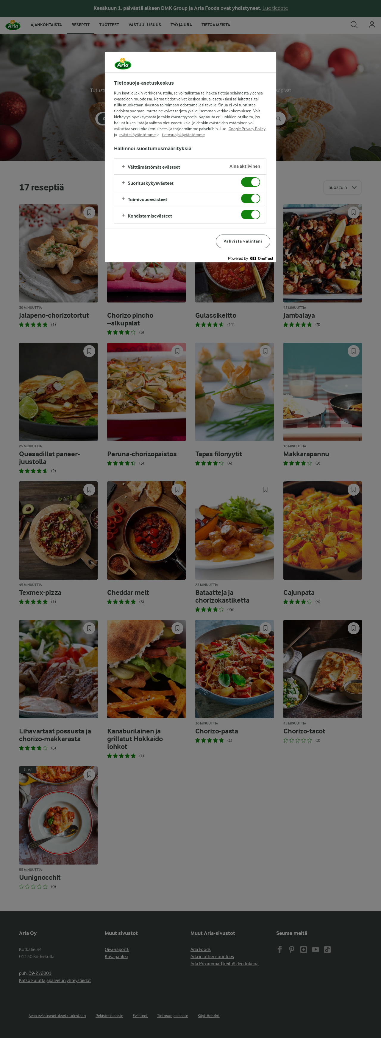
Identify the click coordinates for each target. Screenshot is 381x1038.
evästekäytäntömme (137, 134)
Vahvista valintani (243, 241)
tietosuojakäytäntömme (183, 134)
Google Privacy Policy (247, 128)
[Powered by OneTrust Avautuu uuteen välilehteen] (250, 258)
